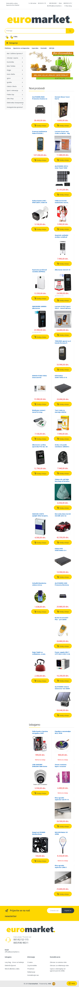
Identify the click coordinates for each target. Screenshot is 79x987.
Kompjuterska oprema (14, 107)
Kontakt (44, 48)
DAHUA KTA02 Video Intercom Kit (39, 376)
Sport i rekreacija (12, 90)
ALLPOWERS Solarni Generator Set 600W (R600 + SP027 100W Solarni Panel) (62, 689)
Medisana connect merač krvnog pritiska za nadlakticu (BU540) (40, 413)
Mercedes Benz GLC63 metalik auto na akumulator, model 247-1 (63, 516)
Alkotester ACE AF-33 (62, 270)
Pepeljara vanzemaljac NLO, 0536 (63, 732)
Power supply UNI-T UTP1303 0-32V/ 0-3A (62, 653)
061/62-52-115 (42, 3)
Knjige (9, 70)
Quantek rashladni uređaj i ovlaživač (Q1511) (61, 237)
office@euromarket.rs (55, 6)
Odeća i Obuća (11, 86)
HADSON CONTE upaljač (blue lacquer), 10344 (40, 516)
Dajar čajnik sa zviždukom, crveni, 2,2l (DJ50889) (38, 654)
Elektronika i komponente (15, 103)
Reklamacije (31, 972)
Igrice (9, 78)
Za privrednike (32, 965)
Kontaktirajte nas (33, 975)
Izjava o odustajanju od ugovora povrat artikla (57, 970)
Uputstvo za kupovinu (21, 48)
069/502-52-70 (67, 3)
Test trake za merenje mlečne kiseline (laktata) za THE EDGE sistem (62, 413)
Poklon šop (10, 94)
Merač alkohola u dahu (12, 969)
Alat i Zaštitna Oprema (14, 53)
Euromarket (33, 984)
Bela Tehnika (11, 66)
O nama (29, 962)
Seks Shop (10, 98)
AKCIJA (51, 48)
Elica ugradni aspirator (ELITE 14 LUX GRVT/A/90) (62, 799)
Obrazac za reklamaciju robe (59, 965)
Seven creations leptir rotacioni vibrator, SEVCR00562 (63, 766)
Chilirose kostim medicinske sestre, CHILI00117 (61, 202)
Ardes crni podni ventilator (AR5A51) (62, 446)
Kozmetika (10, 62)
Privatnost (30, 969)
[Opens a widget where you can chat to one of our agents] (71, 983)
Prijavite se (67, 910)
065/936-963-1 (53, 3)
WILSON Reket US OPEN (61, 833)
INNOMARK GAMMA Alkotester (39, 307)
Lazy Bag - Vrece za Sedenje (14, 962)
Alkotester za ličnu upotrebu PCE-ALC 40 (39, 446)
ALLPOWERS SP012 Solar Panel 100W (61, 167)
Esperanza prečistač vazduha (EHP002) (39, 271)
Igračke (9, 82)
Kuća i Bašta (11, 74)
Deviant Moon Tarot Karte (62, 98)
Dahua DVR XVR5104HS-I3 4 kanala (60, 550)
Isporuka (35, 48)
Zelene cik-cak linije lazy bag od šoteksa (62, 480)
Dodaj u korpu (41, 125)
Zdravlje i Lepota (12, 58)
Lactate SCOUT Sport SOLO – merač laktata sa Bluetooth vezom (63, 308)
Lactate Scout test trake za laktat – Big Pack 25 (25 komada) (62, 133)
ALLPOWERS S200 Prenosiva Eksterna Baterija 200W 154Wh (62, 585)
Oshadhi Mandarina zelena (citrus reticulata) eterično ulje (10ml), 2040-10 (39, 586)
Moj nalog (69, 6)
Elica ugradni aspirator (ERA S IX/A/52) (61, 867)
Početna (8, 48)
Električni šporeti (10, 965)
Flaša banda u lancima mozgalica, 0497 (40, 732)
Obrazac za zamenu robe (58, 962)
